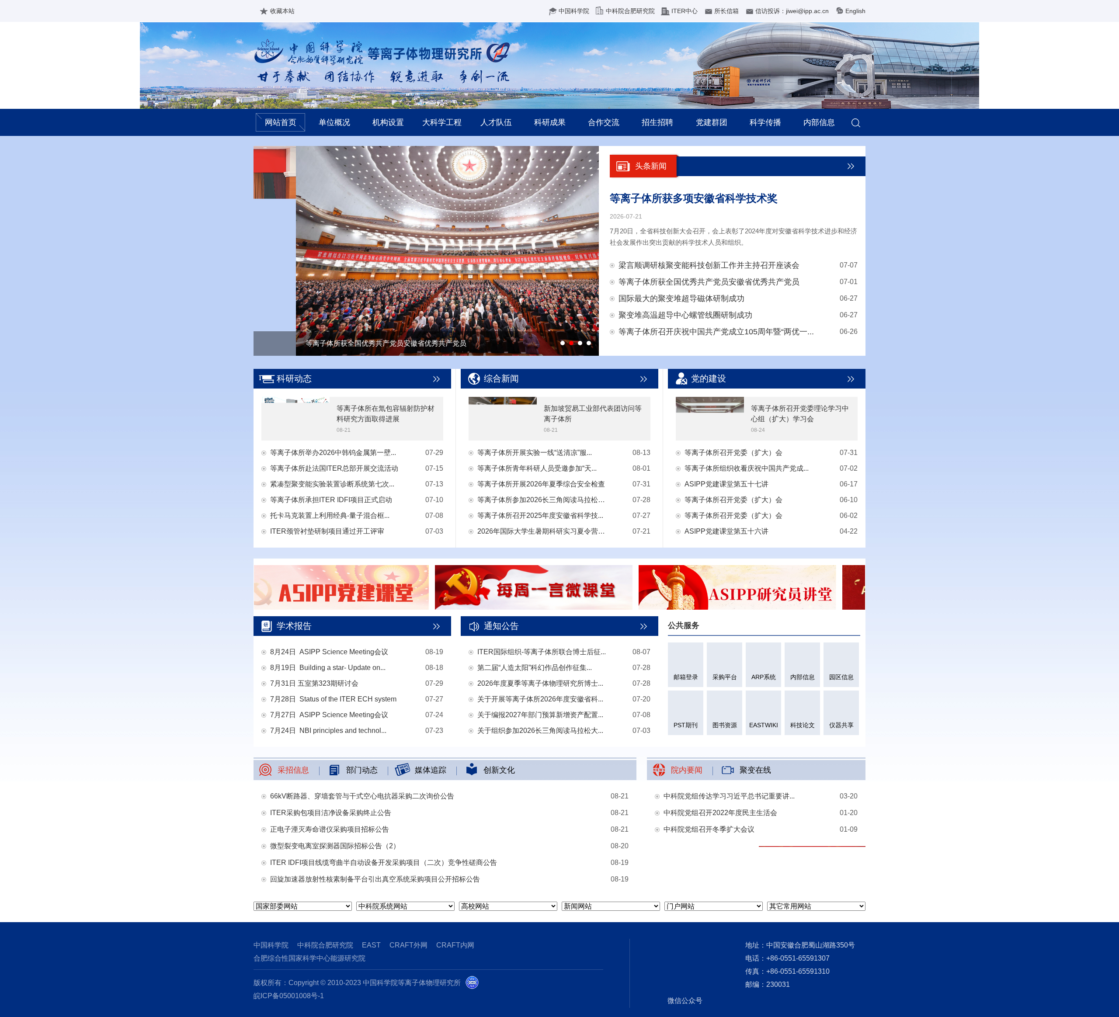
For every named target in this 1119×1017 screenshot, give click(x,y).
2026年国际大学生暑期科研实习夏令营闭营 (542, 531)
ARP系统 (763, 676)
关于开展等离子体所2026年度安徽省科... (540, 699)
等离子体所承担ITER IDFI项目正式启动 (331, 499)
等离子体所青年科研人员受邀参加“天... (537, 468)
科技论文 (802, 725)
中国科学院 (574, 10)
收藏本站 (282, 10)
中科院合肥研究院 (630, 10)
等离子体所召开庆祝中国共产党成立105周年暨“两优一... (716, 331)
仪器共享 (841, 725)
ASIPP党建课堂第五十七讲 (726, 484)
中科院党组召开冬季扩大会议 (709, 829)
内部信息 (819, 122)
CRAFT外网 (408, 945)
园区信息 (841, 676)
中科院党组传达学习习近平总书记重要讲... (729, 796)
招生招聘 (657, 122)
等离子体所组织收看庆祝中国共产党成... (747, 468)
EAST (371, 945)
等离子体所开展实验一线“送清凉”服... (534, 452)
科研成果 (550, 122)
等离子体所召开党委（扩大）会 (733, 452)
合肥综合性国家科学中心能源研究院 (309, 958)
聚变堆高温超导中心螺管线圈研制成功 (685, 315)
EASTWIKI (763, 725)
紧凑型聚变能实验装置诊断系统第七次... (332, 484)
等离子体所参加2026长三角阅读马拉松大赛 (542, 499)
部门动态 (362, 770)
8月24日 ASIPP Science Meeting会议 (329, 652)
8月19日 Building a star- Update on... (328, 667)
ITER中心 (684, 10)
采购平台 (724, 676)
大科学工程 (442, 122)
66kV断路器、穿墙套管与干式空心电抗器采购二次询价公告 (362, 796)
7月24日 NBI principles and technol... (328, 730)
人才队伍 (496, 122)
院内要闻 (686, 770)
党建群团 (711, 122)
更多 (851, 166)
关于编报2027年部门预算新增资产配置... (540, 714)
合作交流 (603, 122)
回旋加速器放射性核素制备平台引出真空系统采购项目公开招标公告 (375, 879)
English (855, 10)
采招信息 (293, 770)
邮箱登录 (686, 676)
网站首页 (280, 122)
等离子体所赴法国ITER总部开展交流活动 (334, 468)
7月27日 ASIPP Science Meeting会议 (329, 714)
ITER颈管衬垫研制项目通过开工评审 (327, 531)
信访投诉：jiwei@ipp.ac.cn (792, 10)
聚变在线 (755, 770)
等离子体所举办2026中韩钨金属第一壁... (333, 452)
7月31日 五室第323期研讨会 (314, 683)
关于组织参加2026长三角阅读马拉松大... (540, 730)
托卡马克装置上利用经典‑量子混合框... (329, 515)
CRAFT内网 (455, 945)
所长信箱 (726, 10)
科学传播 (765, 122)
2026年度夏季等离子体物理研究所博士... (540, 683)
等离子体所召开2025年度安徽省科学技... (540, 515)
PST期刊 (686, 725)
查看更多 (436, 378)
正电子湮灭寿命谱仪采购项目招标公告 (329, 829)
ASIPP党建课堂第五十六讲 (726, 531)
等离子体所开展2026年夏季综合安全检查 (541, 484)
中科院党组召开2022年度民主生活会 (720, 812)
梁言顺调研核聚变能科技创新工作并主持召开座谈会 (709, 265)
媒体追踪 (430, 770)
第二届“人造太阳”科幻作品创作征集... (534, 667)
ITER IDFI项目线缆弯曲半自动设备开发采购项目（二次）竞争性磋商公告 (383, 862)
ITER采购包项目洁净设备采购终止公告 (330, 812)
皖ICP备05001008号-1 (289, 996)
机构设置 (388, 122)
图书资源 (724, 725)
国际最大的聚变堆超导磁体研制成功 (681, 298)
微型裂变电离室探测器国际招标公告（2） (335, 846)
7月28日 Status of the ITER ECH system (333, 699)
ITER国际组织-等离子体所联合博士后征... (541, 652)
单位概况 (334, 122)
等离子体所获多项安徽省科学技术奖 (694, 198)
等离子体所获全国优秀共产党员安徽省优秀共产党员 (709, 282)
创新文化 (499, 770)
